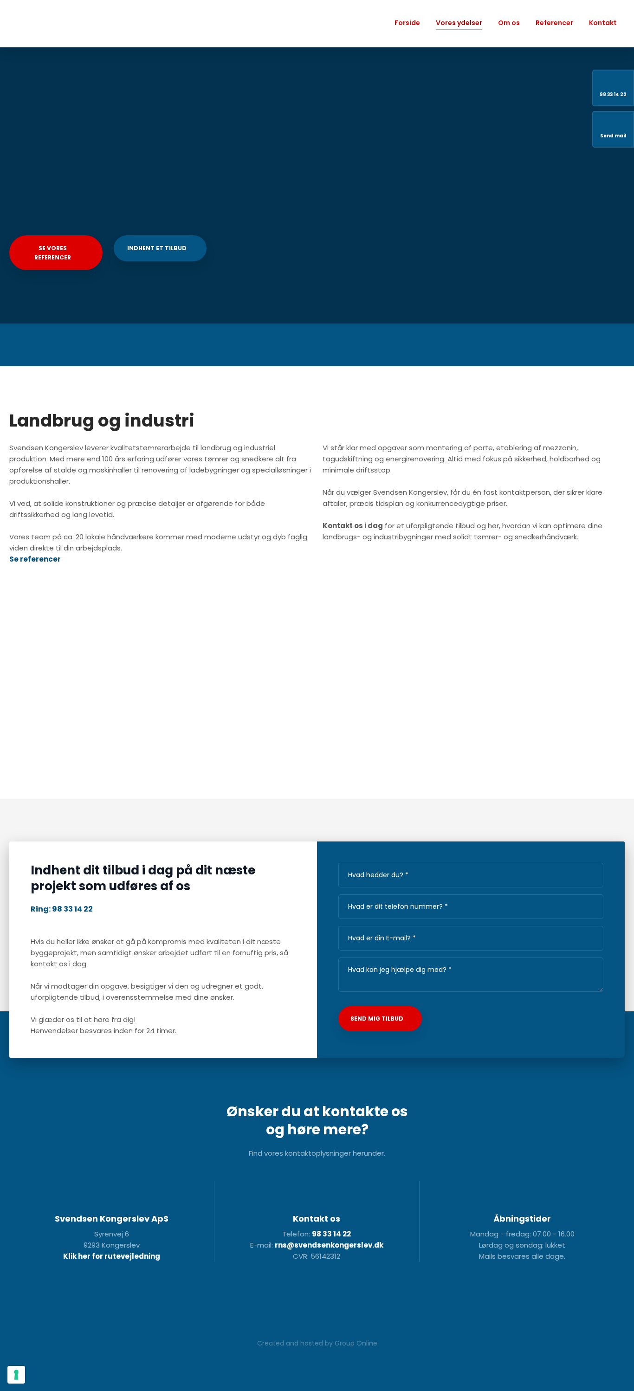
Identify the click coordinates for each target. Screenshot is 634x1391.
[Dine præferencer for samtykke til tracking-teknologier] (16, 1375)
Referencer (554, 22)
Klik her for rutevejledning (111, 1256)
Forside (407, 22)
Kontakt (603, 22)
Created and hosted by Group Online (317, 1343)
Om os (509, 22)
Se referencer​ (35, 559)
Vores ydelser (459, 22)
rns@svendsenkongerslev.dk (329, 1245)
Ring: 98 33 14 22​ (62, 909)
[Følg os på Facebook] (243, 1300)
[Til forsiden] (55, 24)
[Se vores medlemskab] (341, 1299)
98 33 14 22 (331, 1234)
